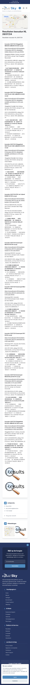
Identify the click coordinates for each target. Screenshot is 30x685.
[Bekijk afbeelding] (9, 531)
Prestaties (8, 614)
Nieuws (7, 595)
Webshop (8, 604)
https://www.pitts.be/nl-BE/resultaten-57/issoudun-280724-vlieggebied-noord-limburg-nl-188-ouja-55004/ (15, 427)
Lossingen (8, 633)
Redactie (8, 635)
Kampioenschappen (10, 612)
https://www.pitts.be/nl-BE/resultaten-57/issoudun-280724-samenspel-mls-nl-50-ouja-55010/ (15, 292)
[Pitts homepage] (9, 8)
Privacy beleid (9, 645)
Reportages (8, 621)
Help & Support (9, 652)
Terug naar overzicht (11, 515)
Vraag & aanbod (9, 602)
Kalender (8, 631)
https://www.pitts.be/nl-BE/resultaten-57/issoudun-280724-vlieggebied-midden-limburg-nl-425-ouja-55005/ (15, 50)
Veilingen (8, 597)
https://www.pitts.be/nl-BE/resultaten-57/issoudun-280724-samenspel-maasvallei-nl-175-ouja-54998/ (15, 380)
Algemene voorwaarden (11, 648)
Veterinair (8, 616)
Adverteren (8, 638)
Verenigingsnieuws (10, 619)
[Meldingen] (23, 8)
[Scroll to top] (28, 545)
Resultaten (8, 628)
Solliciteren (8, 650)
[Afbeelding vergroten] (25, 17)
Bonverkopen (9, 599)
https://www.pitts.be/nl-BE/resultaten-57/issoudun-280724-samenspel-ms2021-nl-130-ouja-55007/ (15, 248)
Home (7, 593)
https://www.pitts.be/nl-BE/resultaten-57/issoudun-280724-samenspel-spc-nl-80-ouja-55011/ (15, 339)
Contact (7, 654)
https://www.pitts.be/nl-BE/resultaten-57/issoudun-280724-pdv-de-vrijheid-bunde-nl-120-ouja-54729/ (15, 200)
